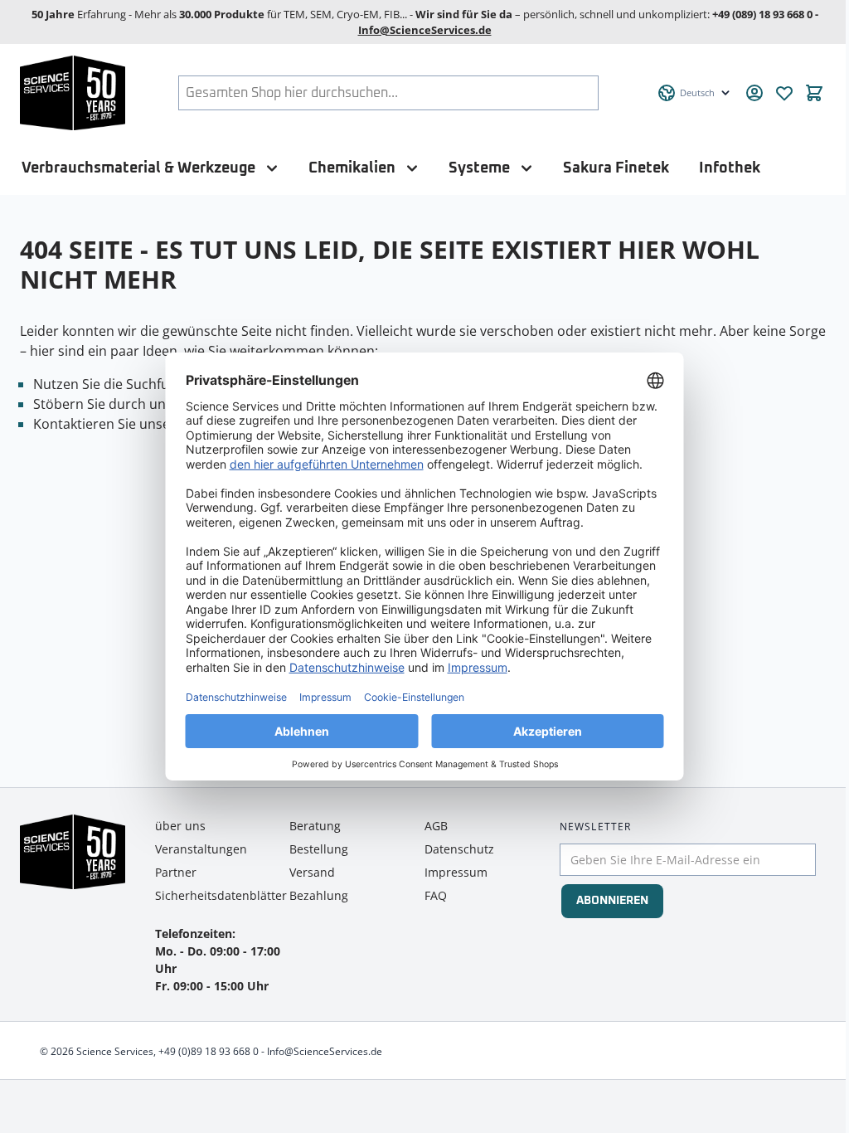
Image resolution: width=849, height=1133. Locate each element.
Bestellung (318, 849)
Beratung (315, 826)
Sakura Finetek (616, 168)
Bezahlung (318, 895)
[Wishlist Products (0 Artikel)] (784, 93)
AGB (436, 826)
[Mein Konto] (754, 93)
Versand (312, 872)
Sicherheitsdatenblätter (221, 895)
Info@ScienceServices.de (425, 29)
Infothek (729, 168)
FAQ (435, 895)
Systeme (479, 168)
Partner (175, 872)
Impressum (456, 872)
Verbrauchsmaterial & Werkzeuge (138, 168)
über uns (180, 826)
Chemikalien (351, 168)
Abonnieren (612, 901)
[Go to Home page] (72, 93)
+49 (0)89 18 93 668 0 (208, 1051)
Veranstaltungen (201, 849)
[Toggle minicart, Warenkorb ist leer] (814, 93)
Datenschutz (459, 849)
